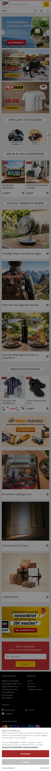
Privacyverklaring (8, 768)
